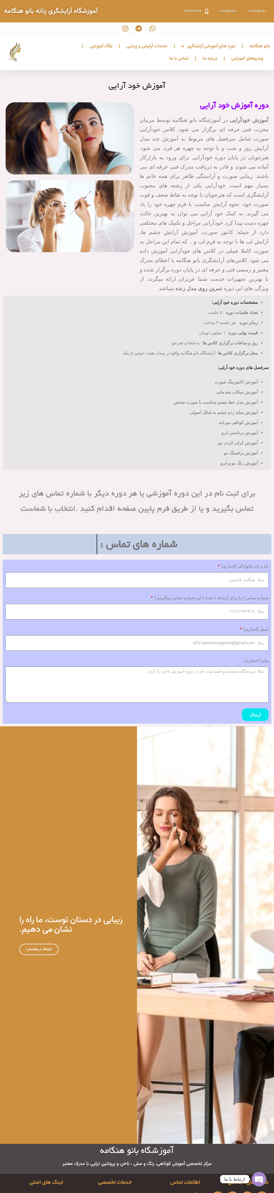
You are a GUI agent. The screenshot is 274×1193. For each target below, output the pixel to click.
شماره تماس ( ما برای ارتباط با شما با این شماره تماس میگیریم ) (211, 597)
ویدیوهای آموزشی (247, 58)
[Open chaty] (259, 1179)
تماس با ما (179, 58)
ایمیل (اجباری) (256, 629)
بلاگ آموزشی (101, 46)
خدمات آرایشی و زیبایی (147, 46)
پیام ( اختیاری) (256, 660)
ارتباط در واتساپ (39, 949)
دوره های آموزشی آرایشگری (211, 46)
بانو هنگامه (259, 46)
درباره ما (210, 58)
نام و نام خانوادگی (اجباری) (244, 566)
